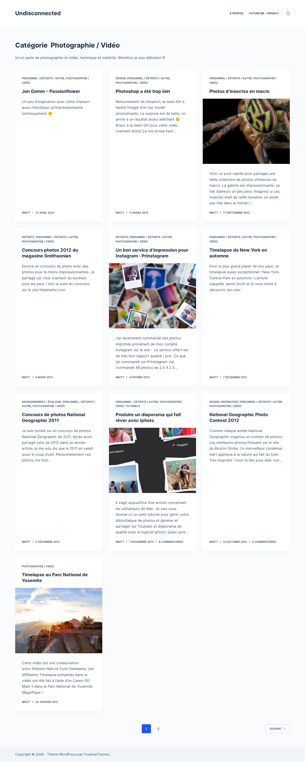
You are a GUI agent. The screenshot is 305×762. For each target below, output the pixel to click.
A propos (236, 13)
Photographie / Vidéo (132, 82)
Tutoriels (132, 406)
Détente (28, 237)
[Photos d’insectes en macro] (246, 131)
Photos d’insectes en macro (239, 91)
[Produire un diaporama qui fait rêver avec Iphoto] (152, 460)
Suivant (276, 728)
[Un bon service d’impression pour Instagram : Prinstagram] (152, 295)
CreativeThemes (97, 754)
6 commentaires (171, 541)
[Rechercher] (288, 13)
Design (121, 78)
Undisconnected (38, 13)
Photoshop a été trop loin (143, 91)
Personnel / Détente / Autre (43, 78)
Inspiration (229, 401)
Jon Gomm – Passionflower (51, 91)
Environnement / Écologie (41, 401)
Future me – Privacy (264, 13)
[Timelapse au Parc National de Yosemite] (58, 620)
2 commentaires (264, 541)
